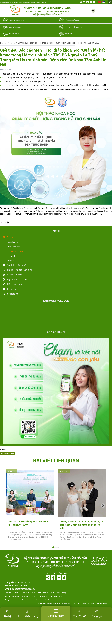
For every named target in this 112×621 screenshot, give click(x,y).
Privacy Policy (80, 603)
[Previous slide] (9, 505)
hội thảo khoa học (7, 453)
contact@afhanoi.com (20, 588)
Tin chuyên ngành (15, 251)
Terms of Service (95, 603)
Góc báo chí (13, 242)
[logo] (40, 10)
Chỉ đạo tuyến (14, 247)
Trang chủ (4, 43)
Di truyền (11, 289)
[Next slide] (103, 505)
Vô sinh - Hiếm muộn (17, 265)
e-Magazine (12, 293)
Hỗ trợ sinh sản (14, 284)
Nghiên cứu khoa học (17, 279)
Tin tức (12, 43)
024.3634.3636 (17, 582)
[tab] (53, 547)
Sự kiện (11, 261)
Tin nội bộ (12, 256)
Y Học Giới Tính (14, 274)
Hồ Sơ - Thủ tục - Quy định (19, 270)
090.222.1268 (16, 585)
